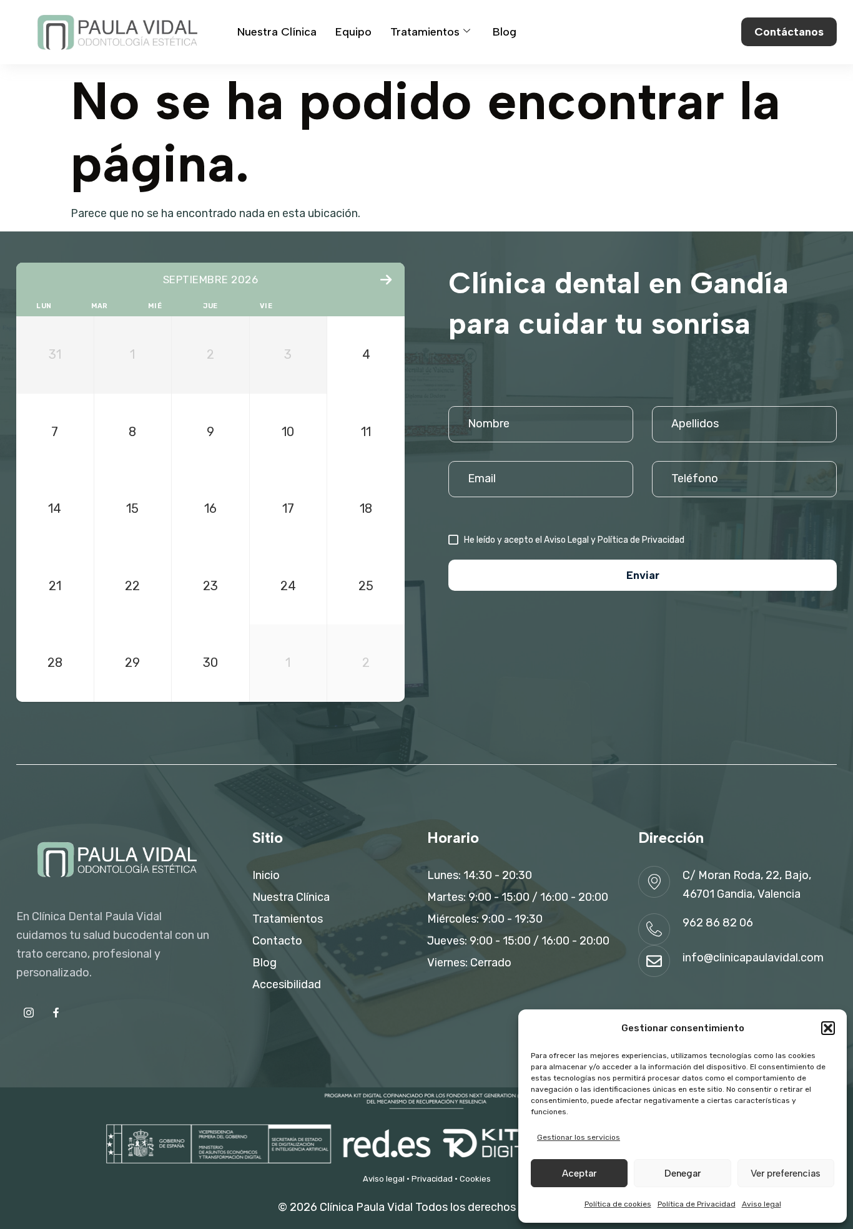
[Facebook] (28, 1012)
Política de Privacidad (697, 1204)
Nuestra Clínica (277, 32)
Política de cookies (617, 1204)
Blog (504, 32)
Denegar (682, 1173)
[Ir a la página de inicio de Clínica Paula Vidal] (115, 32)
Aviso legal (761, 1204)
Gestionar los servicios (578, 1137)
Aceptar (579, 1173)
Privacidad (432, 1178)
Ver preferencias (786, 1173)
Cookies (475, 1178)
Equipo (353, 32)
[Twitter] (56, 1012)
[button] (828, 1028)
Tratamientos (425, 32)
